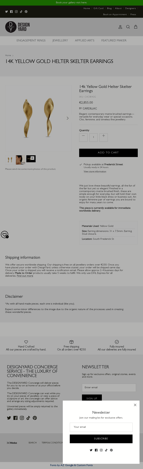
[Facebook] (96, 450)
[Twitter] (91, 450)
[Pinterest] (111, 450)
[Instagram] (101, 450)
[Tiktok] (106, 450)
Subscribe (101, 439)
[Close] (135, 405)
